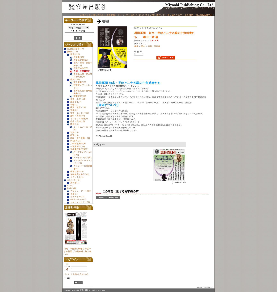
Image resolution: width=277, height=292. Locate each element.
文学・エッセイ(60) (79, 113)
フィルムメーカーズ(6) (83, 128)
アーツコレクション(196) (83, 153)
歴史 (143, 46)
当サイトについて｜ (140, 15)
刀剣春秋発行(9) (78, 143)
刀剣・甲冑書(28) (82, 71)
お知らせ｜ (85, 15)
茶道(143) (75, 79)
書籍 (136, 46)
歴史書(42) (79, 57)
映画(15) (74, 124)
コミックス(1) (77, 177)
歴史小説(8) (76, 102)
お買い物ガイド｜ (158, 15)
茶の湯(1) (75, 183)
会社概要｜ (190, 15)
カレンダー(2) (73, 180)
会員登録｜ (112, 15)
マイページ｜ (124, 15)
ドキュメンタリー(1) (80, 202)
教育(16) (74, 135)
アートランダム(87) (83, 157)
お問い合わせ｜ (98, 15)
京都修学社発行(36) (79, 174)
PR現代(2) (75, 141)
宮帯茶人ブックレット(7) (83, 86)
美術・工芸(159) (78, 99)
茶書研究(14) (80, 96)
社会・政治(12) (77, 121)
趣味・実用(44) (77, 116)
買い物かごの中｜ (176, 15)
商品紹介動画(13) (75, 49)
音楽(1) (73, 194)
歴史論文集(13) (81, 60)
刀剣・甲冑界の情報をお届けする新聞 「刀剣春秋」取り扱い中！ (78, 251)
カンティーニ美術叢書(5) (83, 167)
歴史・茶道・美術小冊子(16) (83, 64)
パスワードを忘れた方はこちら (76, 274)
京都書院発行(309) (79, 149)
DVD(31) (71, 188)
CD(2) (70, 185)
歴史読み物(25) (81, 68)
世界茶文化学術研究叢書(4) (83, 92)
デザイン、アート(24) (80, 191)
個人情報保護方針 (204, 15)
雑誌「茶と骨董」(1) (80, 138)
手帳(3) (73, 105)
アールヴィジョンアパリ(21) (83, 161)
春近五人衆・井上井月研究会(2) (83, 75)
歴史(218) (75, 54)
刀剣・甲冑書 (154, 46)
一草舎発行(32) (77, 146)
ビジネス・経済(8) (79, 118)
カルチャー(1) (77, 197)
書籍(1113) (72, 51)
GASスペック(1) (78, 199)
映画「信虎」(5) (78, 107)
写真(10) (74, 132)
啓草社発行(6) (77, 171)
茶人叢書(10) (80, 82)
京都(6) (73, 110)
